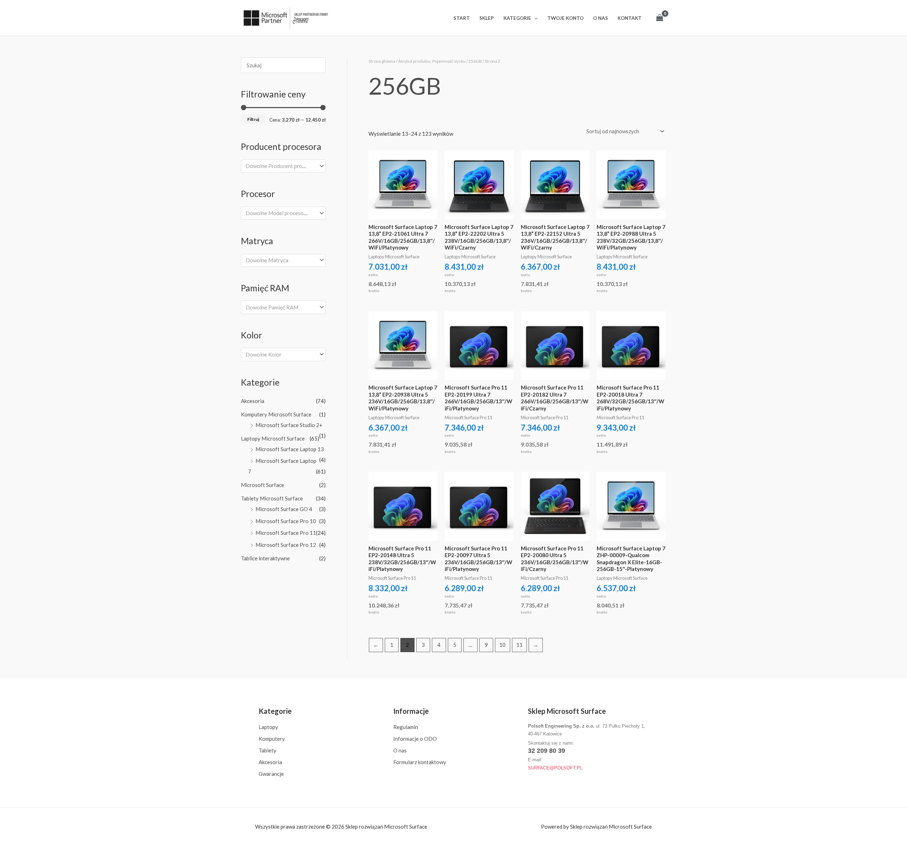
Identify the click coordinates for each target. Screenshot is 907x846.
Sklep (486, 18)
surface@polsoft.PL (555, 768)
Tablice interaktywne (265, 558)
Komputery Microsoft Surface (276, 414)
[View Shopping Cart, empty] (659, 18)
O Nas (600, 18)
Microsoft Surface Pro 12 (285, 545)
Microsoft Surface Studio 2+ (288, 425)
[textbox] (280, 165)
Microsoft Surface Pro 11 (285, 533)
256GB (475, 61)
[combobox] (283, 166)
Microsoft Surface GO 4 (283, 509)
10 (502, 644)
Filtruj (253, 119)
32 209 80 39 (546, 750)
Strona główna (381, 61)
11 (519, 644)
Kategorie (517, 18)
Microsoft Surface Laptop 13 (289, 449)
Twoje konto (565, 18)
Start (462, 18)
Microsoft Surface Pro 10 (285, 521)
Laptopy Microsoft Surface (273, 438)
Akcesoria (252, 401)
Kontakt (630, 18)
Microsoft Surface (262, 485)
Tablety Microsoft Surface (272, 498)
